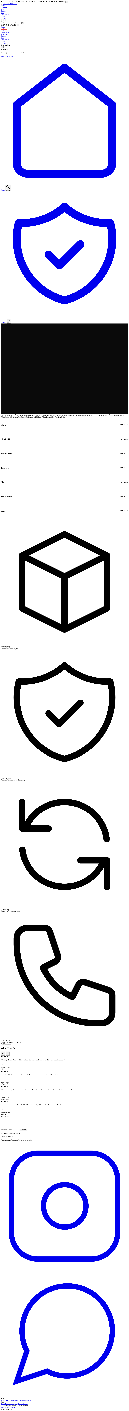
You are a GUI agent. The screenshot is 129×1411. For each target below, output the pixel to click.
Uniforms (4, 7)
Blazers (3, 11)
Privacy (25, 1404)
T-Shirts (3, 18)
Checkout (10, 56)
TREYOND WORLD (10, 4)
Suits (2, 13)
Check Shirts (5, 32)
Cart (8, 322)
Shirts (2, 9)
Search (8, 190)
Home (3, 5)
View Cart (4, 56)
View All (123, 425)
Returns (20, 1404)
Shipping (15, 1404)
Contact (9, 1404)
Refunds (12, 1407)
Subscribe (24, 1129)
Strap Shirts (4, 34)
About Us (4, 1404)
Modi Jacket (5, 14)
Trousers (3, 16)
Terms (8, 1407)
